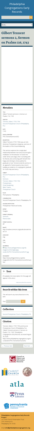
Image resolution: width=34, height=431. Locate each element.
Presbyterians (7, 183)
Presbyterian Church (9, 189)
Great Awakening (8, 185)
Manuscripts (7, 219)
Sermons (5, 179)
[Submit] (31, 17)
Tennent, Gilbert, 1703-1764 (11, 122)
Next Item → (28, 346)
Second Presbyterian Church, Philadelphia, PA (17, 314)
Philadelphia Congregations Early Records (17, 7)
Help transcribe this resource (23, 282)
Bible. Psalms (7, 187)
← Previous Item (7, 346)
